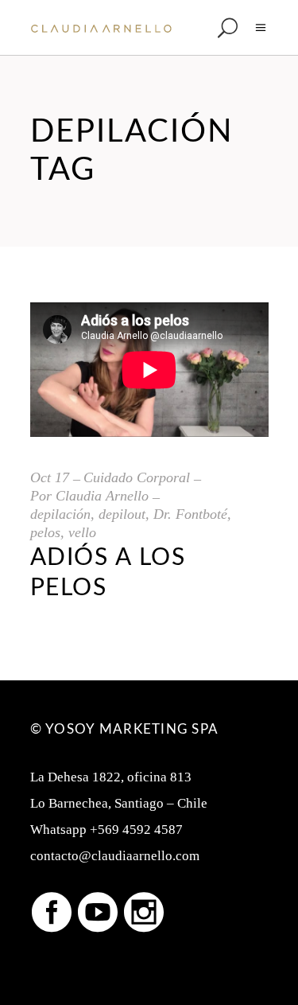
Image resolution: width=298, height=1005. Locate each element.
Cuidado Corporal (136, 477)
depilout (122, 514)
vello (82, 532)
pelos (45, 532)
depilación (60, 514)
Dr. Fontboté (190, 514)
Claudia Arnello (102, 496)
